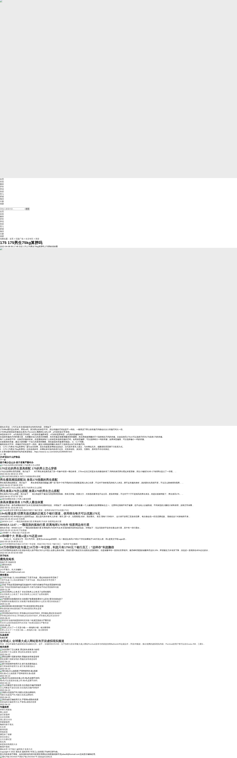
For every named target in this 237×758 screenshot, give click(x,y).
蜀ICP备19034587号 (29, 757)
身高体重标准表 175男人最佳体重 (21, 502)
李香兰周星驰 (6, 710)
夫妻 (2, 201)
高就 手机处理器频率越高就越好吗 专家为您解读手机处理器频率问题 (29, 587)
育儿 (2, 194)
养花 (2, 189)
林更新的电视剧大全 (8, 744)
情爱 (2, 204)
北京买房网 (5, 717)
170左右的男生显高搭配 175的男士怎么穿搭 (28, 468)
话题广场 (19, 239)
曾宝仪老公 (5, 737)
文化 (21, 508)
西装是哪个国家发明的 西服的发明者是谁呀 (18, 659)
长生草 (3, 727)
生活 (21, 541)
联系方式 (28, 749)
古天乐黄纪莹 (6, 739)
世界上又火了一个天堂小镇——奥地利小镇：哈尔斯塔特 (24, 630)
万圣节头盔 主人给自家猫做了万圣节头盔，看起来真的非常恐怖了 (28, 580)
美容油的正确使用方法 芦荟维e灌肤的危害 (18, 702)
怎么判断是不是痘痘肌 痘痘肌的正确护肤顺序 (19, 688)
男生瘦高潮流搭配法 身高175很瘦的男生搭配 (29, 479)
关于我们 (12, 749)
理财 (21, 553)
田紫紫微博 (5, 722)
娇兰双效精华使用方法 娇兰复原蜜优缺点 (17, 666)
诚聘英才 (20, 749)
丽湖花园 (4, 729)
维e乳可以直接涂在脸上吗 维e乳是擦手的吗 (18, 680)
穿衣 (2, 186)
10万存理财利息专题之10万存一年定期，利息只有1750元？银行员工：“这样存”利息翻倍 (57, 547)
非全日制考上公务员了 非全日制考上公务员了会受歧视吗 (24, 594)
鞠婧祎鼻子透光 (6, 724)
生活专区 (29, 239)
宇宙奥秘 (23, 530)
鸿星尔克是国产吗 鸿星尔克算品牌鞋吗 (16, 695)
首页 (2, 179)
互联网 (22, 519)
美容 (2, 191)
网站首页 (4, 749)
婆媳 (2, 196)
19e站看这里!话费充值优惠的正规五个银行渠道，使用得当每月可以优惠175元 (50, 513)
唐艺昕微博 (5, 714)
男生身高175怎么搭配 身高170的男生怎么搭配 (30, 490)
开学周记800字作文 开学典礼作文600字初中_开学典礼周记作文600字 (30, 616)
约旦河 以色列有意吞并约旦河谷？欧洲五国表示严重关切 (24, 623)
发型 (2, 182)
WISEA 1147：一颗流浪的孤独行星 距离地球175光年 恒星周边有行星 (44, 524)
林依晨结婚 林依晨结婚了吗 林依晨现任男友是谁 (20, 608)
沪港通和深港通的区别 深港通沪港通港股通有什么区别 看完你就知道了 (30, 601)
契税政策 (4, 732)
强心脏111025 (6, 719)
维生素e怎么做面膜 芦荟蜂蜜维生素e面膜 (17, 673)
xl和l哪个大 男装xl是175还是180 (21, 536)
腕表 (2, 184)
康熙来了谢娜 (6, 734)
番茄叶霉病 (5, 747)
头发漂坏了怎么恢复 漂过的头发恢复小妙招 (18, 652)
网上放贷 (4, 712)
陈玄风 (3, 742)
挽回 (2, 199)
